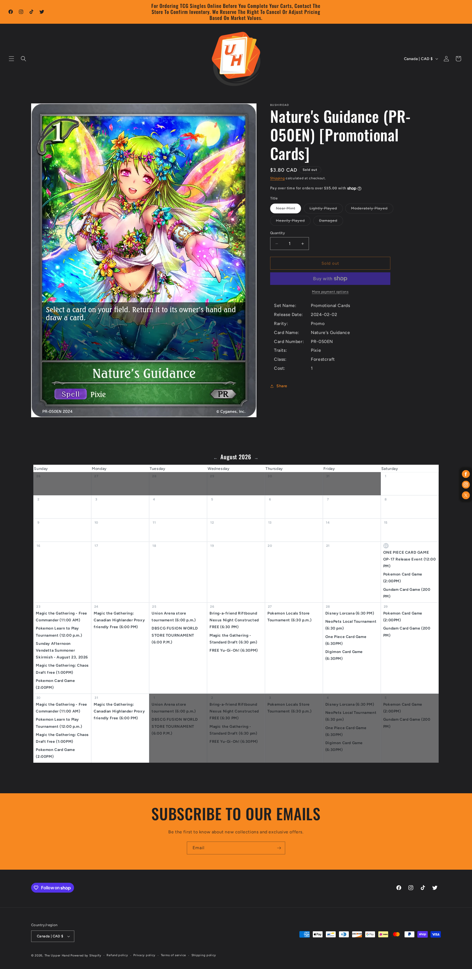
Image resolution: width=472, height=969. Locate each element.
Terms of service (173, 955)
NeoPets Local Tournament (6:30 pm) (350, 625)
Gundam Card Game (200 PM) (406, 593)
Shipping (277, 178)
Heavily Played (293, 222)
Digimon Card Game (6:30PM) (344, 655)
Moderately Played (372, 209)
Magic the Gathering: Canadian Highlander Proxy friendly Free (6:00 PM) (119, 620)
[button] (11, 59)
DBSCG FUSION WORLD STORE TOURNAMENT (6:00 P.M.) (175, 635)
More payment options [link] (330, 292)
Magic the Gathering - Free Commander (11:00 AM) (61, 616)
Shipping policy (203, 955)
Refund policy (117, 955)
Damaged (331, 222)
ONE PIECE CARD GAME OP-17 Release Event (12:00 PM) (409, 559)
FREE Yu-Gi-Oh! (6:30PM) (234, 650)
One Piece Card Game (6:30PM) (345, 640)
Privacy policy (144, 955)
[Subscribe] (279, 848)
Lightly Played (326, 209)
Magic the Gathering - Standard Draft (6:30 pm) (233, 638)
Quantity (277, 233)
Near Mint (288, 209)
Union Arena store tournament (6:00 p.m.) (174, 616)
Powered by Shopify (85, 955)
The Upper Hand (57, 955)
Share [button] (281, 386)
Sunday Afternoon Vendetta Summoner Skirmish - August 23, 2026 (62, 650)
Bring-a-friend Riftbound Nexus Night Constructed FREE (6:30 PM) (234, 620)
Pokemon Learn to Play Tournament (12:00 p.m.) (59, 631)
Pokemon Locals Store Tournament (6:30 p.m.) (289, 616)
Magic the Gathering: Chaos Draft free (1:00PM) (62, 669)
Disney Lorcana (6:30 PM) (349, 613)
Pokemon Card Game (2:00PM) (402, 577)
